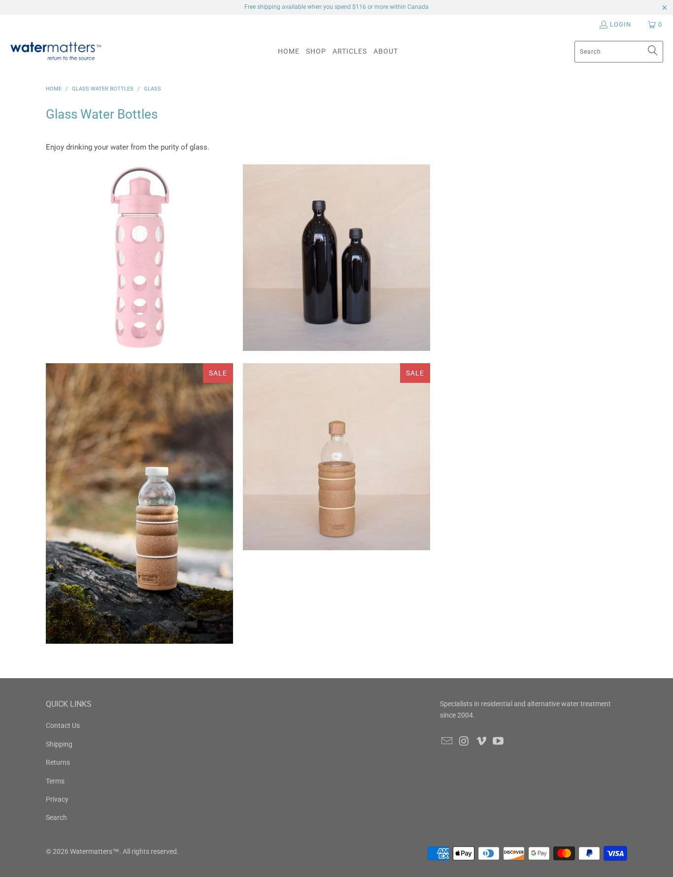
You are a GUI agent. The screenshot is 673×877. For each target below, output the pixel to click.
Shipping (59, 744)
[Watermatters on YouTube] (498, 741)
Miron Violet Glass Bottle (336, 257)
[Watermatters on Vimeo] (481, 741)
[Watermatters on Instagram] (464, 741)
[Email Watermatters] (447, 741)
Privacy (57, 799)
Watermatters (91, 851)
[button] (316, 51)
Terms (55, 781)
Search (56, 817)
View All (139, 287)
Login (620, 24)
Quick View (139, 543)
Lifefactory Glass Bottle (139, 257)
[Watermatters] (55, 51)
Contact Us (63, 725)
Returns (58, 762)
